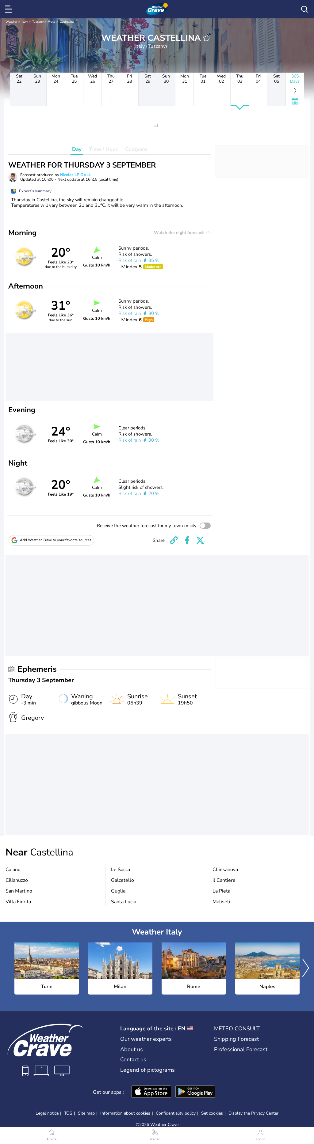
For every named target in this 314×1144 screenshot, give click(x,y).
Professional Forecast (240, 1049)
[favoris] (207, 38)
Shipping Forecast (236, 1039)
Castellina (67, 22)
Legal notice (47, 1113)
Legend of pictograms (147, 1070)
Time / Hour (103, 149)
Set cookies (212, 1113)
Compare (136, 149)
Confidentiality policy (176, 1113)
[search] (304, 9)
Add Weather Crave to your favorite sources (55, 540)
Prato (52, 22)
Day (77, 149)
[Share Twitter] (200, 540)
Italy (25, 22)
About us (131, 1049)
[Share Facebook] (187, 540)
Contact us (133, 1059)
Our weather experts (146, 1039)
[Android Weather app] (195, 1092)
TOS (68, 1113)
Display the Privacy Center (253, 1113)
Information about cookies (125, 1113)
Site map (86, 1113)
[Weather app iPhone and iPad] (151, 1092)
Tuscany (38, 22)
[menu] (9, 9)
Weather (11, 22)
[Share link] (174, 540)
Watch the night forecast (179, 233)
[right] (305, 968)
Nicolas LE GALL (75, 175)
